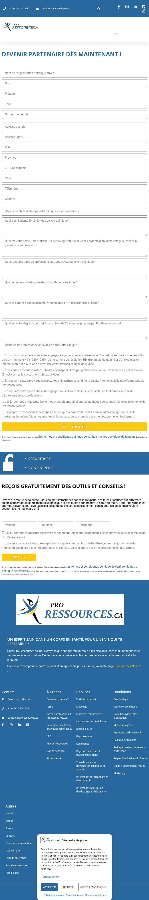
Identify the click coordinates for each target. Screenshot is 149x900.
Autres (10, 806)
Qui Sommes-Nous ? (127, 666)
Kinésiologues (84, 728)
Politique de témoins (53, 895)
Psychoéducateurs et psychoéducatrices (88, 753)
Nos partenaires (56, 751)
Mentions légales (123, 725)
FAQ (49, 736)
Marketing (119, 773)
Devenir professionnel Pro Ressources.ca (59, 716)
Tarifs (50, 706)
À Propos (54, 692)
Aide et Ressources (57, 743)
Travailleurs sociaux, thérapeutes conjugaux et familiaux (90, 766)
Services (83, 692)
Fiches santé (54, 758)
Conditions (122, 692)
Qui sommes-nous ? (58, 699)
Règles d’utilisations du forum (130, 758)
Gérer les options (93, 887)
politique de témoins (122, 436)
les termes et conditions (54, 436)
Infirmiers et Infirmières (89, 714)
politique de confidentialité (89, 436)
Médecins (81, 706)
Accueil (9, 813)
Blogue (9, 820)
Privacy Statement (74, 895)
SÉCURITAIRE (39, 458)
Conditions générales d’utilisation (125, 716)
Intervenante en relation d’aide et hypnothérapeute (91, 789)
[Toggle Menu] (116, 35)
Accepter (49, 887)
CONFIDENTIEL (41, 467)
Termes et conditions (95, 895)
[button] (99, 9)
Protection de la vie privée (128, 732)
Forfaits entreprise (86, 699)
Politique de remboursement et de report (129, 749)
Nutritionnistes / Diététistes (91, 721)
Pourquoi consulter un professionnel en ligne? (59, 727)
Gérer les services (51, 877)
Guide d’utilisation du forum (129, 765)
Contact (8, 692)
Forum (9, 828)
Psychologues (84, 736)
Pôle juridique (121, 699)
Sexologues (82, 743)
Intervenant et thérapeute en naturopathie (92, 778)
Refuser (68, 887)
